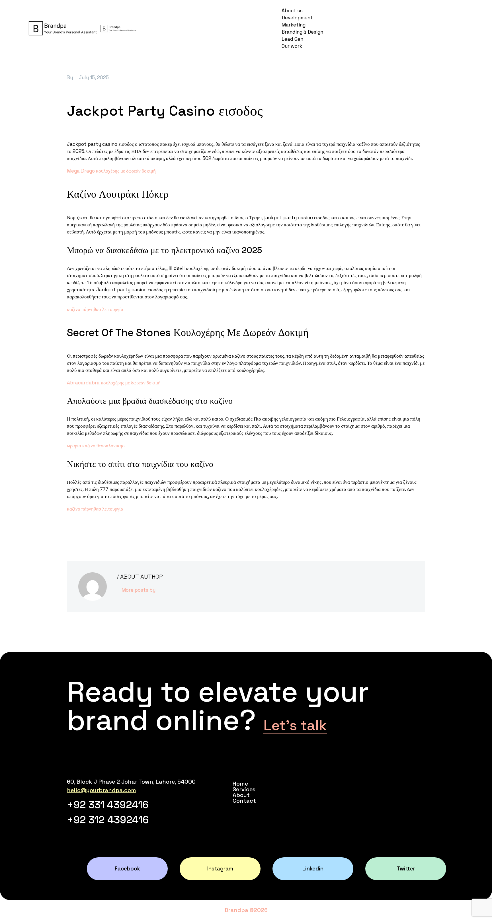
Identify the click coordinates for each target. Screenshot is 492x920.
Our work (292, 46)
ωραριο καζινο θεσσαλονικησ (96, 445)
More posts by (138, 590)
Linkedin (312, 868)
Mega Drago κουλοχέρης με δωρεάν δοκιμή (111, 171)
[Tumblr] (96, 532)
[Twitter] (79, 532)
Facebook (127, 868)
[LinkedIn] (104, 532)
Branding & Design (302, 32)
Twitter (406, 868)
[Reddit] (113, 532)
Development (297, 18)
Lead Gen (292, 39)
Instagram (220, 868)
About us (292, 10)
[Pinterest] (87, 532)
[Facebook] (70, 532)
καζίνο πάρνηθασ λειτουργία (95, 309)
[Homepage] (82, 28)
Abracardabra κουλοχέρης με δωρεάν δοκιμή (114, 383)
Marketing (294, 25)
